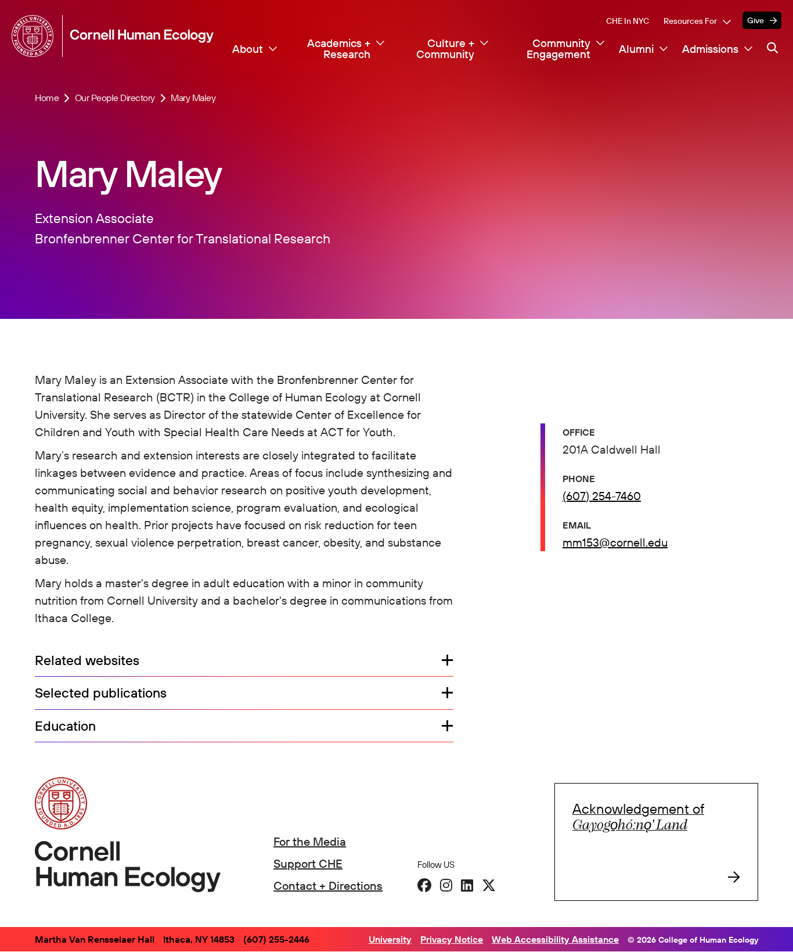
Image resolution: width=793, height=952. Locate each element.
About (247, 49)
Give (755, 20)
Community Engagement (558, 49)
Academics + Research (338, 49)
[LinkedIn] (467, 885)
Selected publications (101, 693)
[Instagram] (446, 885)
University (390, 939)
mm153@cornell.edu (615, 542)
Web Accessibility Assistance (555, 939)
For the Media (309, 841)
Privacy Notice (451, 939)
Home (47, 98)
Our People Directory (115, 98)
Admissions (710, 49)
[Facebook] (424, 885)
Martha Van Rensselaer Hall (94, 939)
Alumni (636, 49)
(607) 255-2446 (276, 939)
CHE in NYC (627, 21)
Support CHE (308, 863)
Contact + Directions (328, 885)
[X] (489, 885)
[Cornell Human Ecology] (35, 36)
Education (65, 726)
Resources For (690, 21)
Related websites (87, 661)
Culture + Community (445, 49)
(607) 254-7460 (602, 495)
